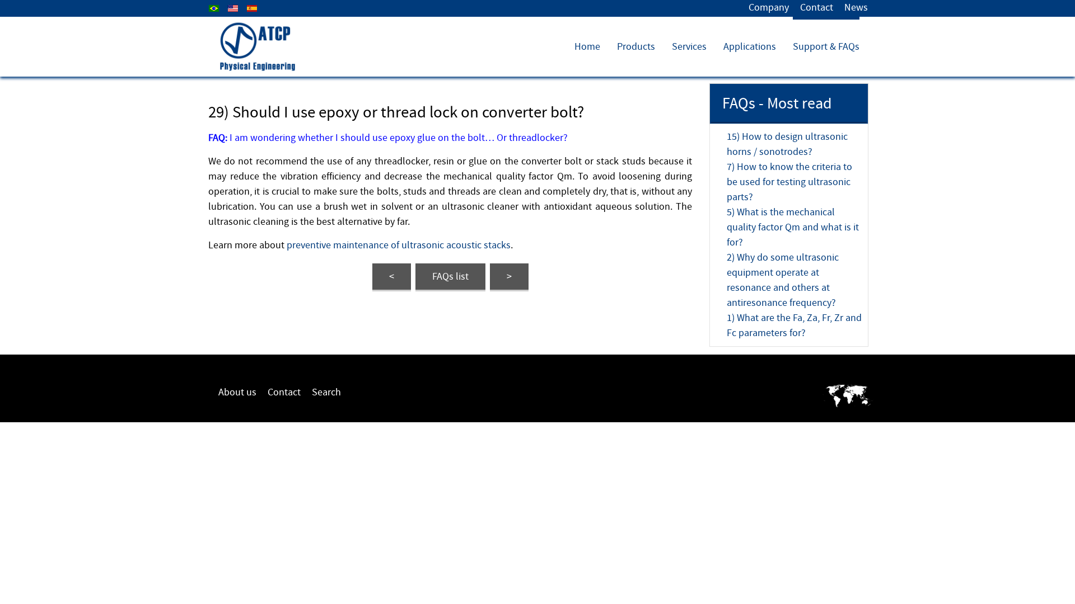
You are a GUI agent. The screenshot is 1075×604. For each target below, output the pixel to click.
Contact (816, 7)
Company (769, 7)
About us (237, 392)
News (856, 7)
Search (326, 392)
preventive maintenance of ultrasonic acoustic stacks (399, 245)
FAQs (450, 276)
